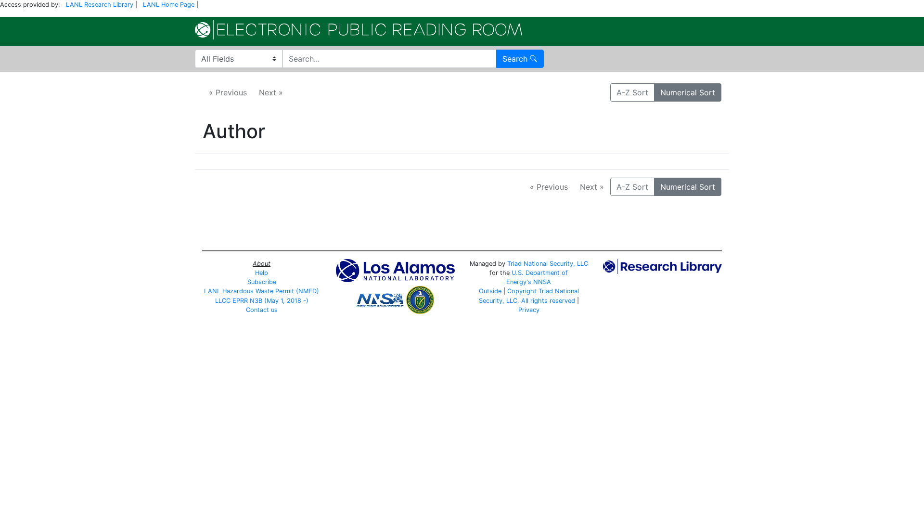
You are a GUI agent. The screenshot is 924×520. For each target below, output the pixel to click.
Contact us (262, 309)
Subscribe (261, 282)
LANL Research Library (99, 4)
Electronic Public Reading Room (358, 30)
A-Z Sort (632, 92)
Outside (490, 291)
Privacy (528, 309)
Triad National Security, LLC (547, 263)
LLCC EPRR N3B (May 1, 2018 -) (261, 300)
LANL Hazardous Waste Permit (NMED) (261, 291)
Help (261, 272)
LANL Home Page (168, 4)
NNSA (542, 282)
